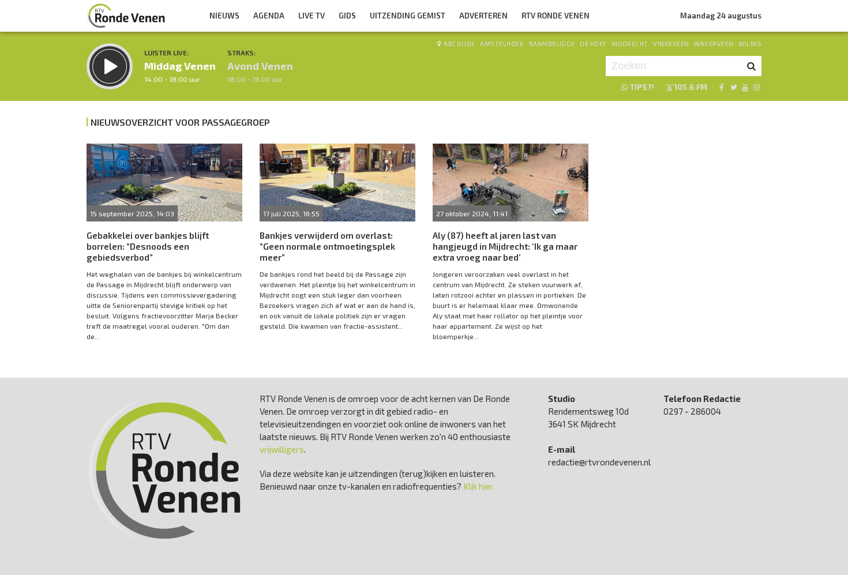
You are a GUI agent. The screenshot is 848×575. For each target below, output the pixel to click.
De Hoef (593, 43)
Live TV (311, 15)
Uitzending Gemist (407, 15)
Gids (347, 15)
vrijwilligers (282, 449)
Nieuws (224, 15)
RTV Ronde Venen (555, 15)
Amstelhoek (502, 43)
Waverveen (714, 43)
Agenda (268, 15)
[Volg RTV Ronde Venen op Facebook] (721, 87)
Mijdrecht (629, 43)
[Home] (126, 15)
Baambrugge (552, 43)
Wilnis (749, 43)
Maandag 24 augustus (720, 15)
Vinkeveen (671, 43)
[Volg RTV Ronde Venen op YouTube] (745, 87)
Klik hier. (478, 486)
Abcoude (459, 43)
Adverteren (483, 15)
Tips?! (642, 87)
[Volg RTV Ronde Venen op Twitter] (733, 87)
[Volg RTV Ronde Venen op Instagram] (756, 87)
